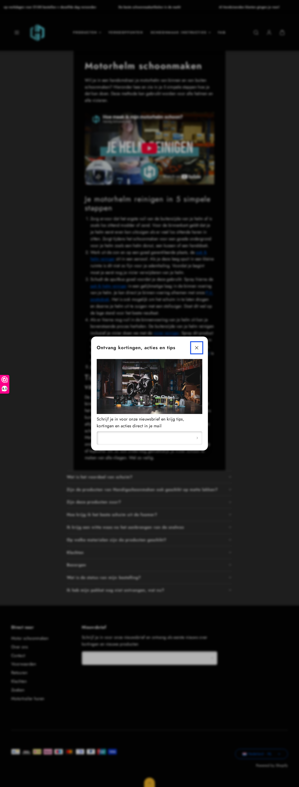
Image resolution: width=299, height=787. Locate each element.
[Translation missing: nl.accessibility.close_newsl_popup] (196, 347)
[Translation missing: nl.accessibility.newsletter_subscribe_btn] (197, 438)
